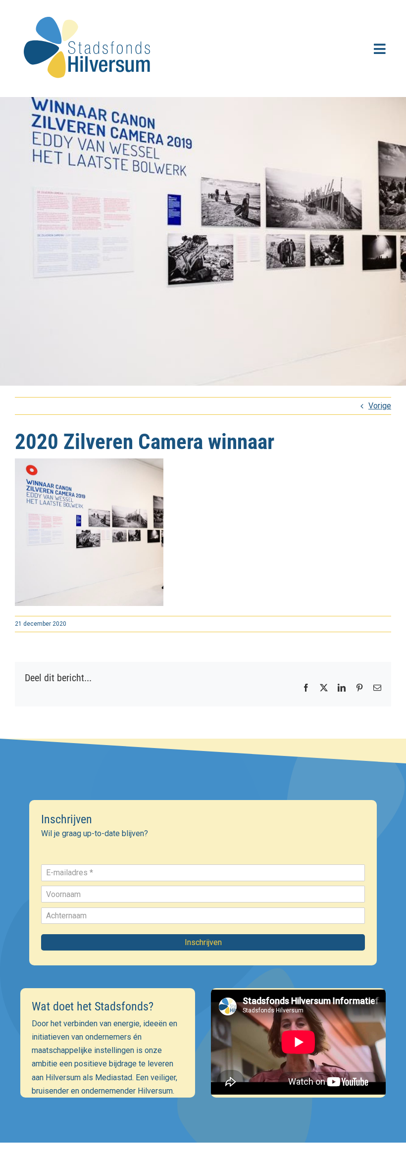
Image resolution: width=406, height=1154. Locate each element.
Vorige (379, 405)
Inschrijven (203, 942)
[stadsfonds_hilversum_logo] (89, 10)
